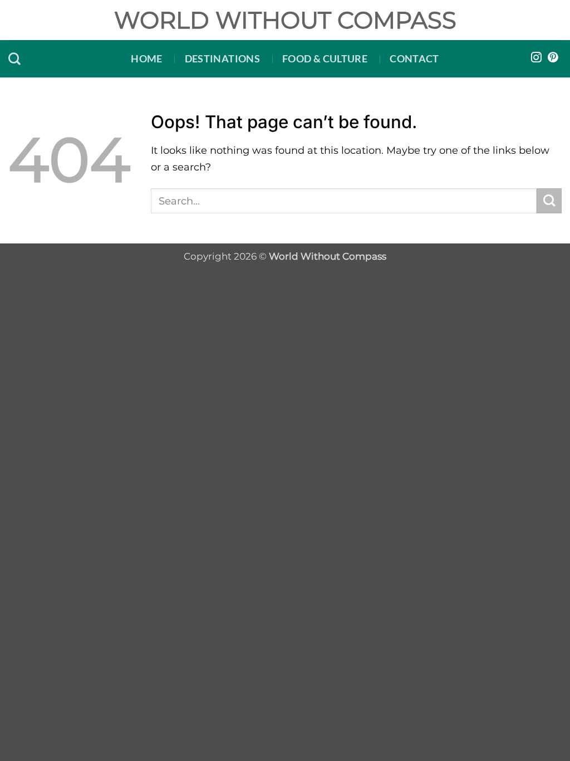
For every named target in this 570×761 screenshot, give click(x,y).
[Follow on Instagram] (536, 58)
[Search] (14, 58)
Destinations (222, 58)
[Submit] (549, 200)
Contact (414, 58)
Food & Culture (324, 58)
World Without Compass (285, 20)
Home (146, 58)
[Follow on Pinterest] (553, 58)
